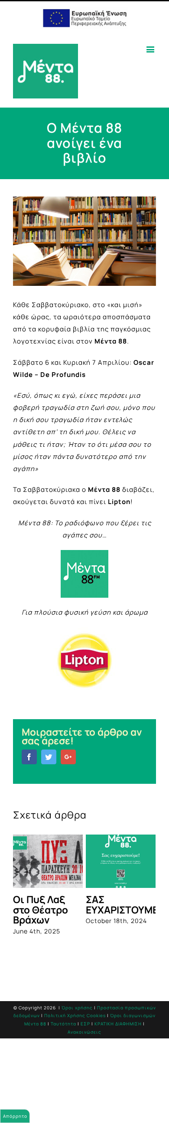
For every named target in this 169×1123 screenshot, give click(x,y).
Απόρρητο (15, 1116)
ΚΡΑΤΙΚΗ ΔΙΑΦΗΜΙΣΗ (118, 1024)
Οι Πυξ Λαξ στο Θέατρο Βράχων (40, 910)
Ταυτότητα (63, 1024)
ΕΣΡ (85, 1024)
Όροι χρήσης (77, 1008)
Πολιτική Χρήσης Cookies (75, 1015)
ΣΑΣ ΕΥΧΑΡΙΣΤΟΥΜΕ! (124, 904)
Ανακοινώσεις (84, 1032)
